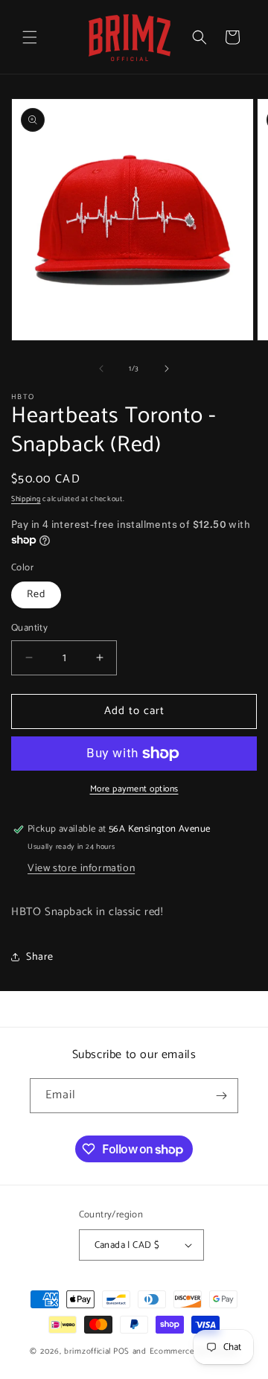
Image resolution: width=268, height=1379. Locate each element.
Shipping (26, 499)
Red (36, 594)
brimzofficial (87, 1351)
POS (121, 1351)
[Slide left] (101, 368)
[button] (29, 37)
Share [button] (40, 957)
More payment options (134, 789)
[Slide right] (166, 368)
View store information (81, 868)
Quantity (29, 628)
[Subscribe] (221, 1095)
